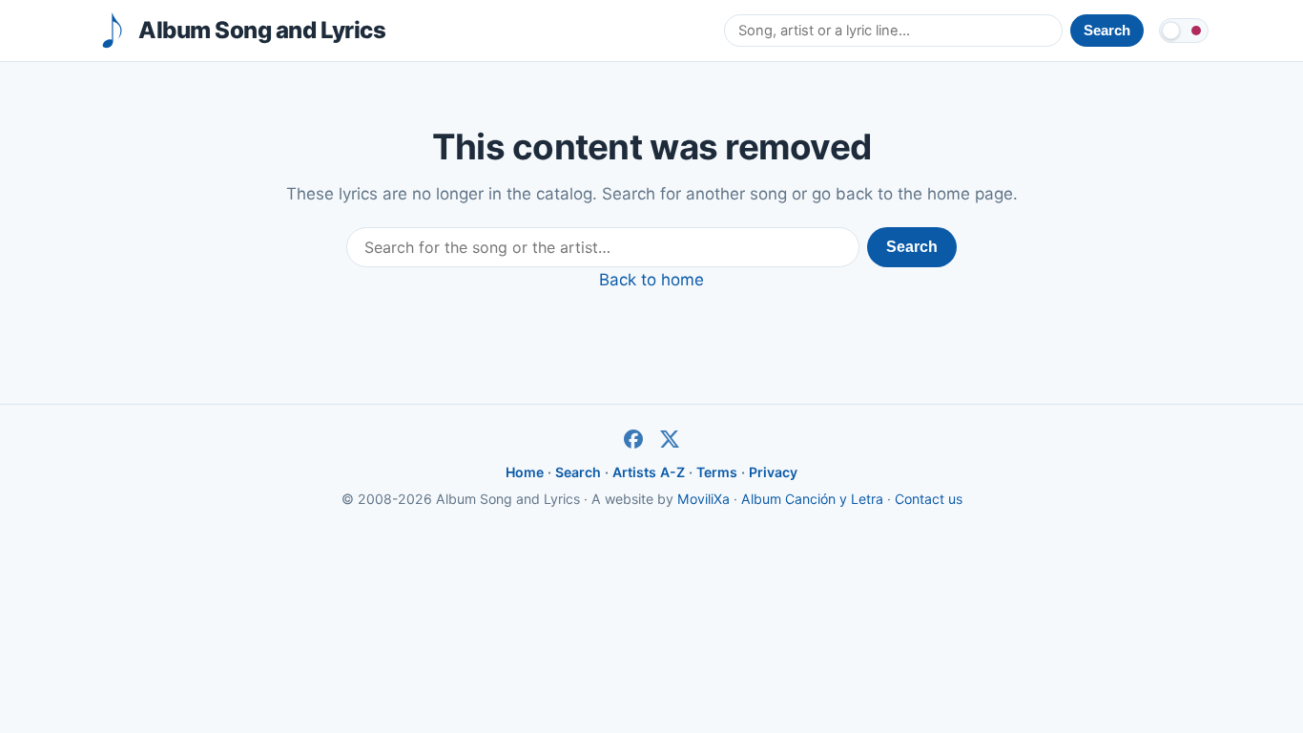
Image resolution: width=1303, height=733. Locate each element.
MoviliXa (703, 499)
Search (912, 247)
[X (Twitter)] (669, 439)
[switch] (1184, 30)
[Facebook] (633, 439)
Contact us (928, 499)
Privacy (773, 472)
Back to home (651, 279)
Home (525, 472)
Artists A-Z (648, 472)
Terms (716, 472)
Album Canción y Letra (812, 499)
